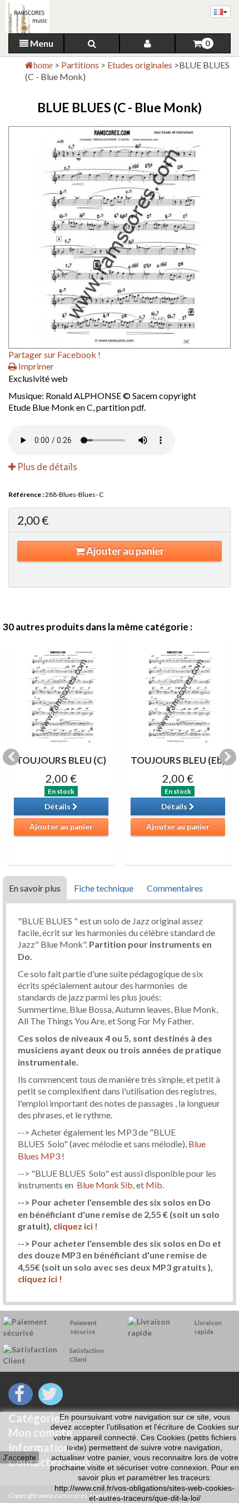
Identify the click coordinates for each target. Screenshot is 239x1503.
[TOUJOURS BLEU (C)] (61, 697)
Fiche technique (103, 888)
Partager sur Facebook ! (54, 354)
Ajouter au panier (124, 551)
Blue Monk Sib (105, 1184)
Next (228, 757)
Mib (154, 1184)
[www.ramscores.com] (24, 16)
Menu (40, 43)
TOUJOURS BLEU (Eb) (178, 760)
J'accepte (19, 1457)
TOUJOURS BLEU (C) (61, 760)
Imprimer (35, 366)
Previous (11, 757)
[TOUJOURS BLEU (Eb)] (178, 697)
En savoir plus (35, 888)
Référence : (26, 494)
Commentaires (175, 888)
